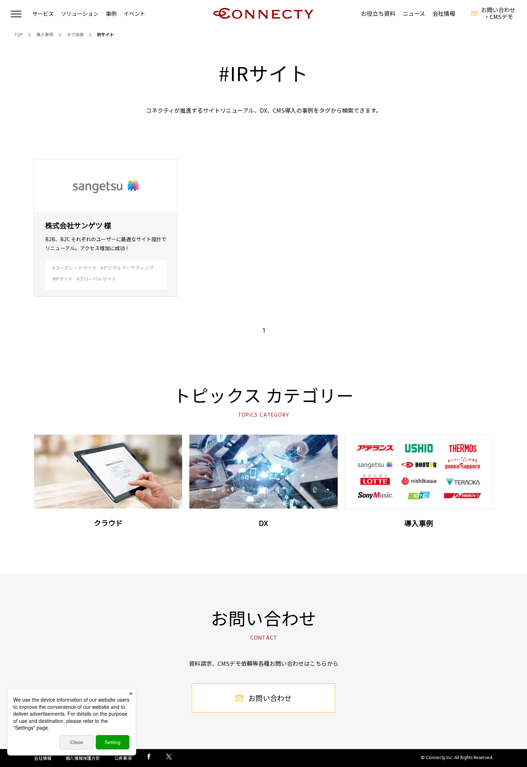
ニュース (414, 13)
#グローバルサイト (96, 278)
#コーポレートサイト (74, 267)
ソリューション (80, 13)
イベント (134, 13)
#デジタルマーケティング (127, 267)
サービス (43, 13)
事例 (111, 13)
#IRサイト (62, 278)
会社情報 (443, 13)
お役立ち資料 (378, 13)
